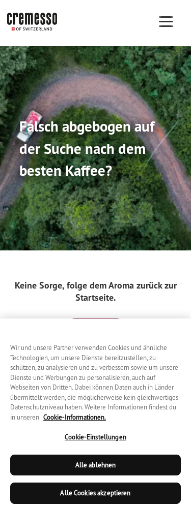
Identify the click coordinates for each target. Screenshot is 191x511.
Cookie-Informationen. (74, 417)
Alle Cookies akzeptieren (95, 493)
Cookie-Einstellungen (95, 437)
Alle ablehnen (95, 465)
